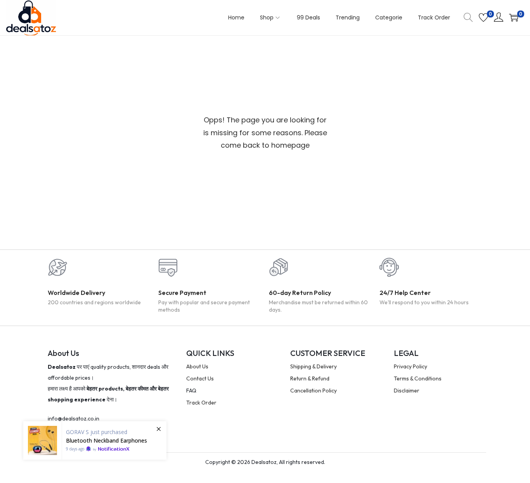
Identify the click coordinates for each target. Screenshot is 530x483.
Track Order (201, 402)
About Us (197, 366)
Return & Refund (309, 378)
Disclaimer (406, 390)
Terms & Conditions (418, 378)
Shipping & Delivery (313, 366)
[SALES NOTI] (94, 440)
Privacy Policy (410, 366)
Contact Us (200, 378)
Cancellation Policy (313, 390)
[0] (483, 17)
